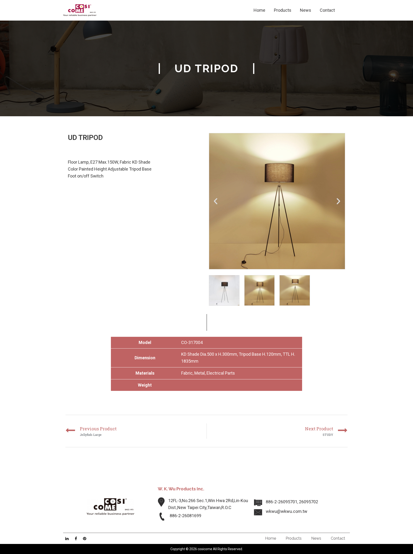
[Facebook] (76, 538)
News (316, 538)
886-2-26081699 (185, 515)
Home (270, 538)
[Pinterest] (84, 538)
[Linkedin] (67, 538)
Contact (338, 538)
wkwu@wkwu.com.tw (286, 511)
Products (294, 538)
